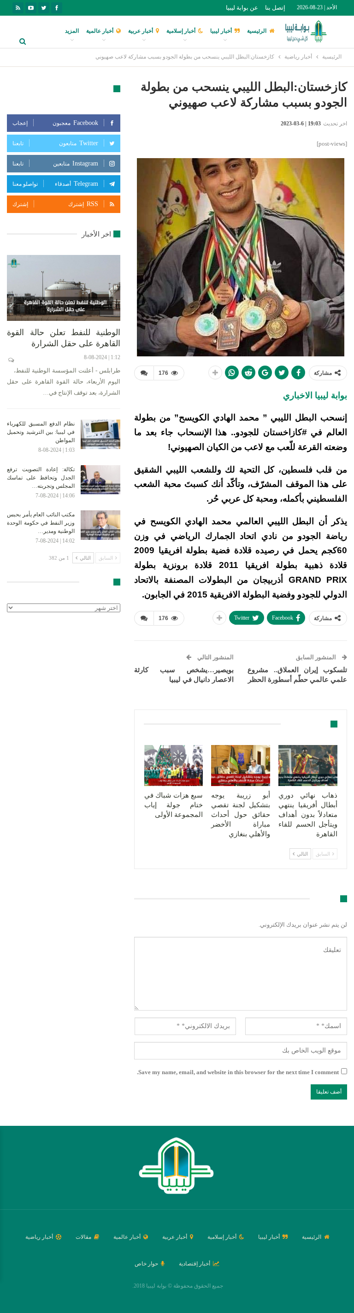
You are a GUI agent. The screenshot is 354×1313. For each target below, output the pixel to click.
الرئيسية (256, 31)
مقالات (83, 1237)
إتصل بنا (275, 7)
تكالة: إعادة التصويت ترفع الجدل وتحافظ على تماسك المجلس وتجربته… (41, 477)
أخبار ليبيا (221, 31)
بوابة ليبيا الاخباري (315, 395)
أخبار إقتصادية (194, 1263)
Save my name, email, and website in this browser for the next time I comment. (238, 1072)
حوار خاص (146, 1263)
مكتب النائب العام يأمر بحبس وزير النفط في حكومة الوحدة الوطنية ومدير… (41, 522)
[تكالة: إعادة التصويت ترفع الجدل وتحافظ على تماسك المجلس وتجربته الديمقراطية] (100, 480)
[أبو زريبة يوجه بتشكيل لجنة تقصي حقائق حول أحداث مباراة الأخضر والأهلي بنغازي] (240, 765)
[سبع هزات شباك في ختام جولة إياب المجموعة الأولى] (173, 765)
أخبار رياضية (39, 1237)
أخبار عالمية (99, 31)
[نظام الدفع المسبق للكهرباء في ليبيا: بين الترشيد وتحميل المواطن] (100, 434)
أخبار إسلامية (180, 31)
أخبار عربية (140, 31)
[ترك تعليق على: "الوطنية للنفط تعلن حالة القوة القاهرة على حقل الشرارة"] (10, 360)
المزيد (72, 31)
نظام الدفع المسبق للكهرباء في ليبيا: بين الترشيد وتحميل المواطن (41, 432)
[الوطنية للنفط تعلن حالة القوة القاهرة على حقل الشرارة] (63, 288)
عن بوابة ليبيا (242, 7)
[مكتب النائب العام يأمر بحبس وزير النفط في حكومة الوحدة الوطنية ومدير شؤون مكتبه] (100, 525)
